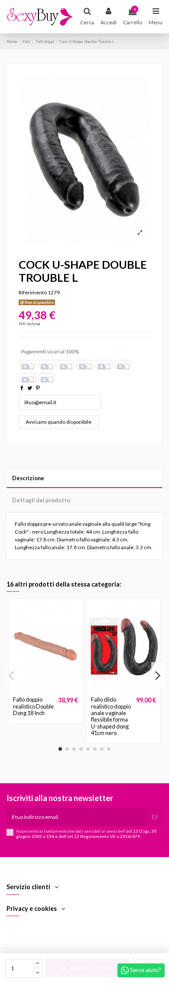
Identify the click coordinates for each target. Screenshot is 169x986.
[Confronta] (45, 690)
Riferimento (33, 292)
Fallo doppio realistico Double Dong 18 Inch (33, 706)
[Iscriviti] (154, 817)
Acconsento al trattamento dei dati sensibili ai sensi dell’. (86, 834)
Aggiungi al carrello (92, 967)
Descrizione (28, 478)
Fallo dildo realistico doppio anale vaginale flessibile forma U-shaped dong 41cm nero (111, 716)
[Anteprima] (56, 690)
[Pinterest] (38, 388)
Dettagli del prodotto (41, 500)
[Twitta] (29, 388)
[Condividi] (21, 388)
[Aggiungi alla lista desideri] (35, 690)
